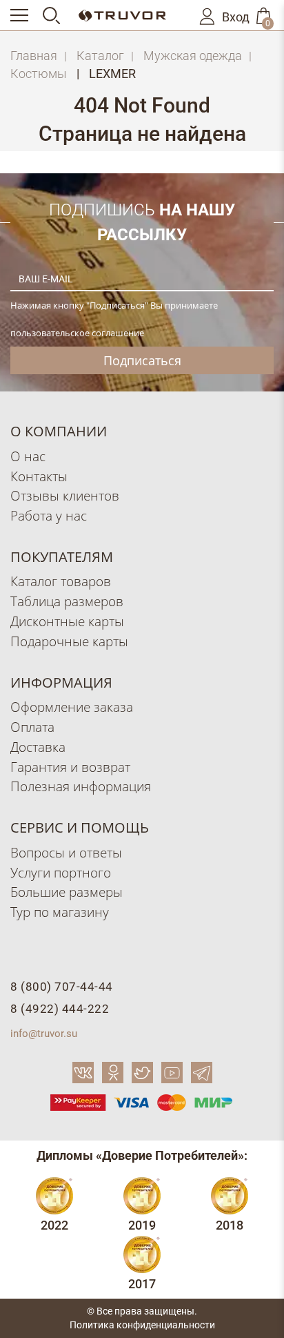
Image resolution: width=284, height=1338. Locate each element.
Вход (236, 17)
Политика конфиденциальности (142, 1324)
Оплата (32, 726)
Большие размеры (66, 891)
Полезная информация (80, 786)
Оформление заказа (71, 706)
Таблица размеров (66, 601)
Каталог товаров (60, 581)
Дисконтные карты (67, 621)
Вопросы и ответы (66, 852)
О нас (27, 456)
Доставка (37, 746)
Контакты (39, 476)
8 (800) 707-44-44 (61, 986)
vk (83, 1072)
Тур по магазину (59, 911)
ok (112, 1072)
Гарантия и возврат (70, 766)
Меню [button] (25, 15)
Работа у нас (48, 515)
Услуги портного (60, 872)
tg (201, 1072)
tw (142, 1072)
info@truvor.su (43, 1033)
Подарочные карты (69, 641)
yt (172, 1072)
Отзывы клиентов (64, 495)
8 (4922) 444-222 (59, 1009)
